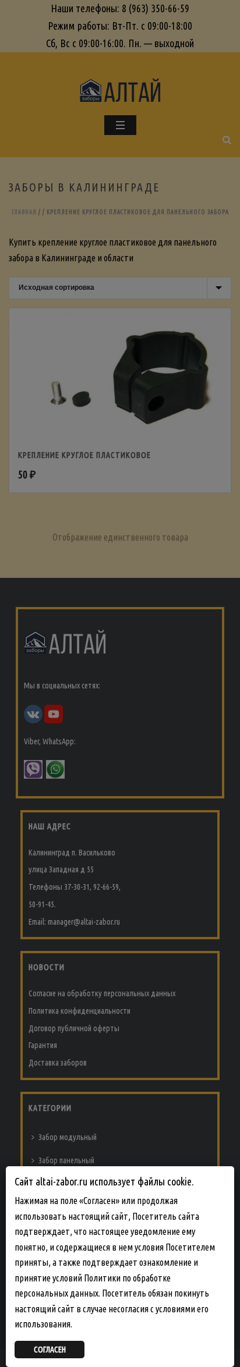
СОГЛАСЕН (50, 1349)
